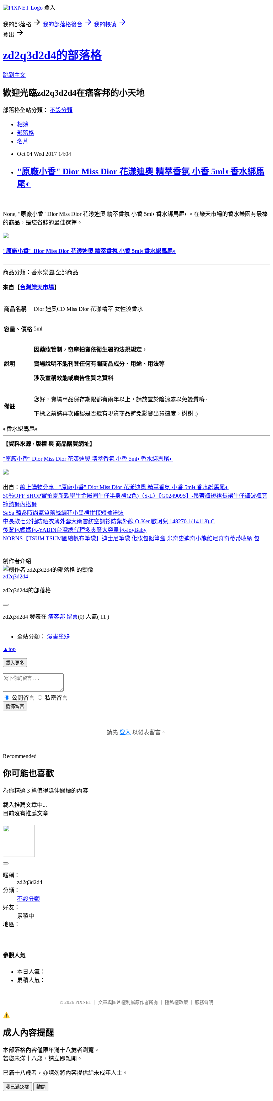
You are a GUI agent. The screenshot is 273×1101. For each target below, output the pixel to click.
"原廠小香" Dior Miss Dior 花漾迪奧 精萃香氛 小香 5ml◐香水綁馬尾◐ (88, 459)
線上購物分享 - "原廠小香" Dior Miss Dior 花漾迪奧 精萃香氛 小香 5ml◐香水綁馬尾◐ (124, 487)
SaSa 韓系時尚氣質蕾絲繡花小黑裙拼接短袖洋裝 (63, 513)
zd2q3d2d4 (15, 576)
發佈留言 (15, 706)
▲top (9, 649)
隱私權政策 (176, 1002)
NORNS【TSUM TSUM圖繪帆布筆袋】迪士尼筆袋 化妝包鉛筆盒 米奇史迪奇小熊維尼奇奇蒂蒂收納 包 (131, 538)
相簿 (22, 124)
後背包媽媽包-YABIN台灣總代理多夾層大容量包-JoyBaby (74, 530)
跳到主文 (14, 75)
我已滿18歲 (17, 1087)
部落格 (25, 133)
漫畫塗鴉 (58, 637)
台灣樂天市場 (37, 287)
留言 (72, 617)
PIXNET (83, 1002)
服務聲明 (204, 1002)
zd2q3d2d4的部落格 (52, 55)
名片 (22, 141)
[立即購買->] (6, 236)
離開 (41, 1087)
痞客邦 (56, 617)
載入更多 (15, 663)
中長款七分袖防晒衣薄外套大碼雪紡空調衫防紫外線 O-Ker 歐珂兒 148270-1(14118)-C (109, 521)
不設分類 (61, 110)
